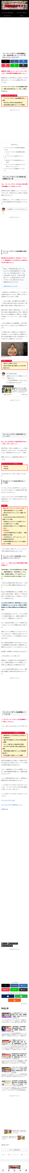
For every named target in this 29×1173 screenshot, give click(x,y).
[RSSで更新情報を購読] (14, 1000)
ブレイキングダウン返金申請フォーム (11, 804)
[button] (23, 65)
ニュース (5, 943)
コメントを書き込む (14, 1149)
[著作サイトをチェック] (7, 996)
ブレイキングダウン (13, 943)
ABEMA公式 (4, 809)
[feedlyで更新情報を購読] (21, 996)
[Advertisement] (14, 35)
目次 (12, 144)
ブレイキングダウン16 (7, 945)
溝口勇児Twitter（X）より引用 (10, 286)
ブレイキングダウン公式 (8, 800)
